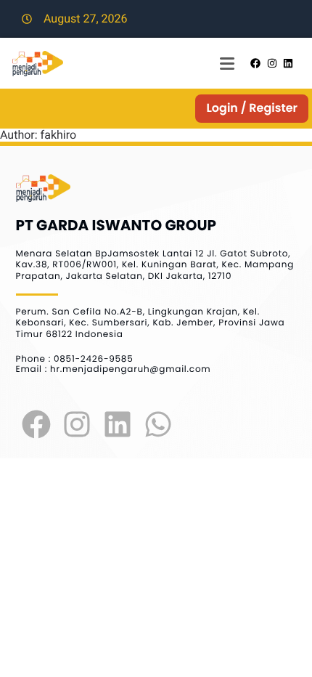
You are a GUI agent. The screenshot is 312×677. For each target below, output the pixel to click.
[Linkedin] (117, 424)
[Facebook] (36, 424)
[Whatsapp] (158, 424)
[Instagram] (77, 424)
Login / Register (251, 108)
